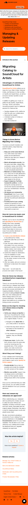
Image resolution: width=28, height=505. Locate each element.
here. (18, 16)
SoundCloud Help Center (9, 22)
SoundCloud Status (8, 469)
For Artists (15, 491)
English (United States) (10, 497)
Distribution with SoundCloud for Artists (12, 473)
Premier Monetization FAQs (10, 477)
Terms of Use (7, 494)
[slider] (8, 134)
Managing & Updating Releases (13, 29)
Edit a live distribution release (11, 465)
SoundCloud (7, 491)
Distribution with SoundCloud (13, 27)
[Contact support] (24, 501)
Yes (11, 441)
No (17, 441)
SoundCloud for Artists (11, 25)
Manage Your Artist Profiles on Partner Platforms (11, 461)
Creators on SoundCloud (11, 23)
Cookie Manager (17, 494)
